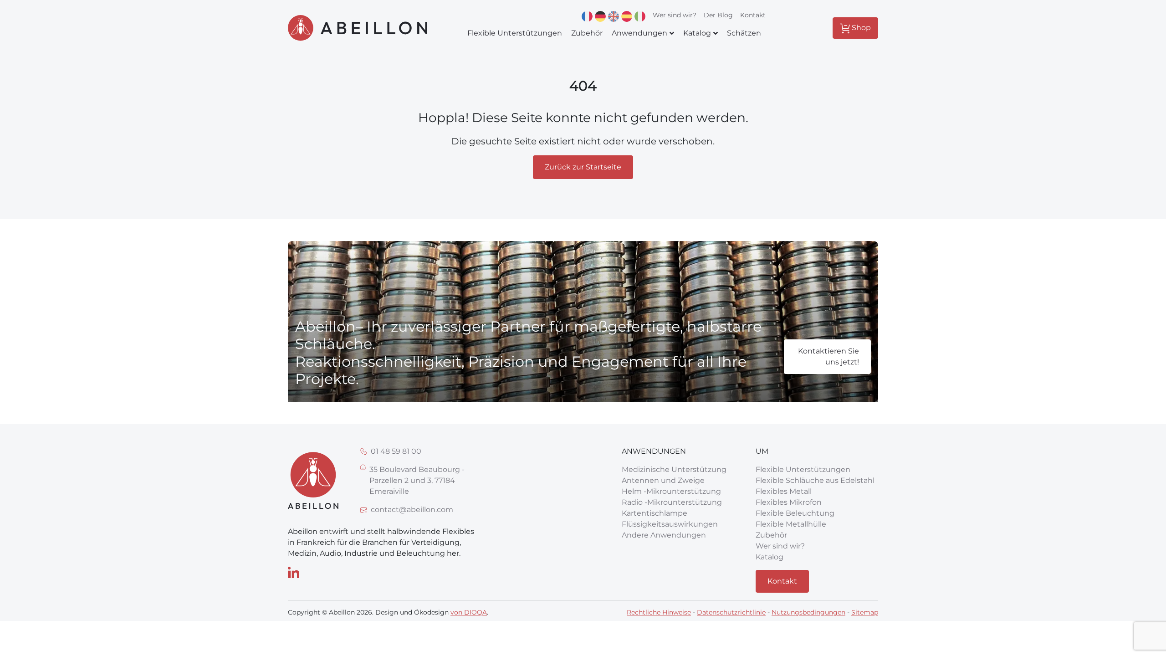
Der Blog (718, 15)
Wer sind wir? (674, 15)
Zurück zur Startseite (583, 167)
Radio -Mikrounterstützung (672, 502)
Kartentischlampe (654, 513)
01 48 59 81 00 (396, 451)
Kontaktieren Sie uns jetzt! (828, 356)
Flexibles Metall (784, 491)
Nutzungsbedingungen (808, 612)
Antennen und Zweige (663, 480)
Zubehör (771, 535)
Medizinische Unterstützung (674, 469)
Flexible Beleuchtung (795, 513)
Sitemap (864, 612)
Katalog (769, 557)
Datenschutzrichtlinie (731, 612)
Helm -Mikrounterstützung (671, 491)
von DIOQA (468, 612)
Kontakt (753, 15)
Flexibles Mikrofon (789, 502)
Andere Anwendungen (664, 535)
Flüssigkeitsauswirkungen (670, 524)
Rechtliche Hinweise (659, 612)
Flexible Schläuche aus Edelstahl (815, 480)
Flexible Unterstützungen (803, 469)
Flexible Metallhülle (791, 524)
